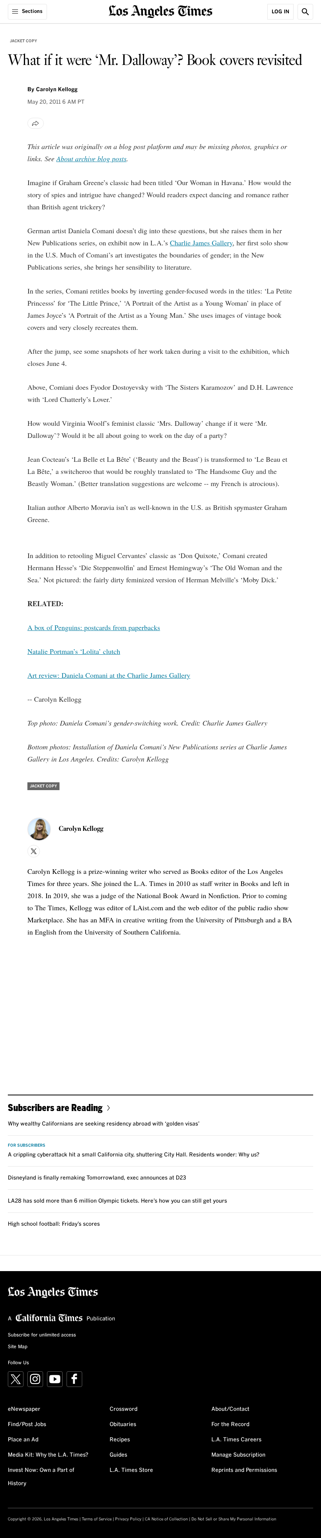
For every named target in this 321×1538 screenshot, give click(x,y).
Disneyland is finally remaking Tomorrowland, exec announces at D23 (97, 1178)
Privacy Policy (128, 1519)
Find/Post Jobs (27, 1424)
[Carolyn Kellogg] (39, 829)
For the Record (230, 1424)
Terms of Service (97, 1519)
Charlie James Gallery (201, 242)
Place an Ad (23, 1440)
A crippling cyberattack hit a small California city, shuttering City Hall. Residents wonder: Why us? (134, 1155)
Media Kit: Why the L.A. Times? (48, 1455)
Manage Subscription (238, 1455)
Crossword (123, 1409)
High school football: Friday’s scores (54, 1224)
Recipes (120, 1440)
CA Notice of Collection (166, 1519)
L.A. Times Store (131, 1470)
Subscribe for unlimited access (42, 1335)
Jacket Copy (23, 41)
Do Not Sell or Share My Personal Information (233, 1519)
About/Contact (230, 1409)
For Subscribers (26, 1145)
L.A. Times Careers (236, 1440)
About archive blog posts (91, 158)
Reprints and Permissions (244, 1470)
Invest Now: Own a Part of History (41, 1477)
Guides (118, 1455)
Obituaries (123, 1424)
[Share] (35, 123)
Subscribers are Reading (55, 1107)
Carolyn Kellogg (57, 89)
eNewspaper (24, 1409)
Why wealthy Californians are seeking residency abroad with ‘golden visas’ (104, 1124)
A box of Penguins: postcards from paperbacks (93, 627)
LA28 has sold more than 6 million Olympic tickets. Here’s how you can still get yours (117, 1201)
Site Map (17, 1347)
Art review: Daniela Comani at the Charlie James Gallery (108, 675)
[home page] (161, 10)
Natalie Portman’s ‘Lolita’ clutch (73, 651)
